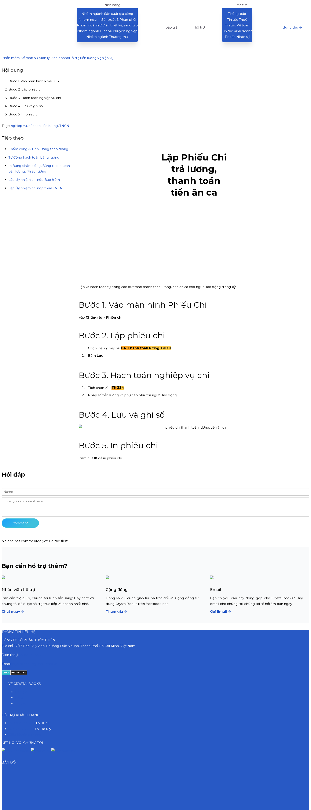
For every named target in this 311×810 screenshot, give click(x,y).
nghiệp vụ (19, 125)
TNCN (64, 125)
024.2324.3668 (20, 729)
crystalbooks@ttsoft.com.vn (34, 664)
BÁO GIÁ (171, 27)
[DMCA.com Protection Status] (14, 674)
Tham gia (114, 612)
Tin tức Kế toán (237, 25)
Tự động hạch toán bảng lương (33, 157)
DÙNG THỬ (290, 27)
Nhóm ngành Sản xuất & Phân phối (107, 20)
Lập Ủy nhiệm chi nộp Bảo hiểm (34, 180)
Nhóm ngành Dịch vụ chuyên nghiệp (107, 31)
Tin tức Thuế (237, 20)
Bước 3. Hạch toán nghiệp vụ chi (34, 98)
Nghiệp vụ (105, 58)
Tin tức (20, 703)
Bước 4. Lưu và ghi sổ (25, 106)
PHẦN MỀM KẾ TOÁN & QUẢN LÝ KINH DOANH (35, 5)
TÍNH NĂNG (113, 5)
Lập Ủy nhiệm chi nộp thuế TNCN (35, 188)
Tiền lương (88, 58)
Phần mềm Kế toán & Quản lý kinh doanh (35, 58)
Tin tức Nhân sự (237, 37)
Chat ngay (11, 612)
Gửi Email (218, 612)
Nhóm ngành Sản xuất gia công (107, 14)
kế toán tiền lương (43, 125)
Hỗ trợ (74, 58)
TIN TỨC (242, 5)
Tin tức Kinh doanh (237, 31)
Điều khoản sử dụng (24, 735)
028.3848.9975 (31, 655)
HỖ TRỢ (200, 27)
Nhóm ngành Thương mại (107, 37)
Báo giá (21, 692)
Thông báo (237, 14)
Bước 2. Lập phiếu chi (25, 89)
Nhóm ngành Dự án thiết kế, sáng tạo (107, 25)
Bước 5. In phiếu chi (24, 114)
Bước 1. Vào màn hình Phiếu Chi (33, 81)
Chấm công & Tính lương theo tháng (38, 149)
